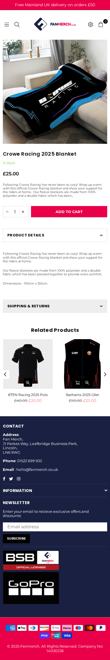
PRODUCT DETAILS (25, 235)
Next (105, 374)
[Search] (17, 24)
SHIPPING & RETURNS (28, 306)
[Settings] (90, 24)
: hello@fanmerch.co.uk (36, 469)
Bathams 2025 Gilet (82, 395)
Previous (5, 374)
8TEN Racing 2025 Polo (28, 395)
